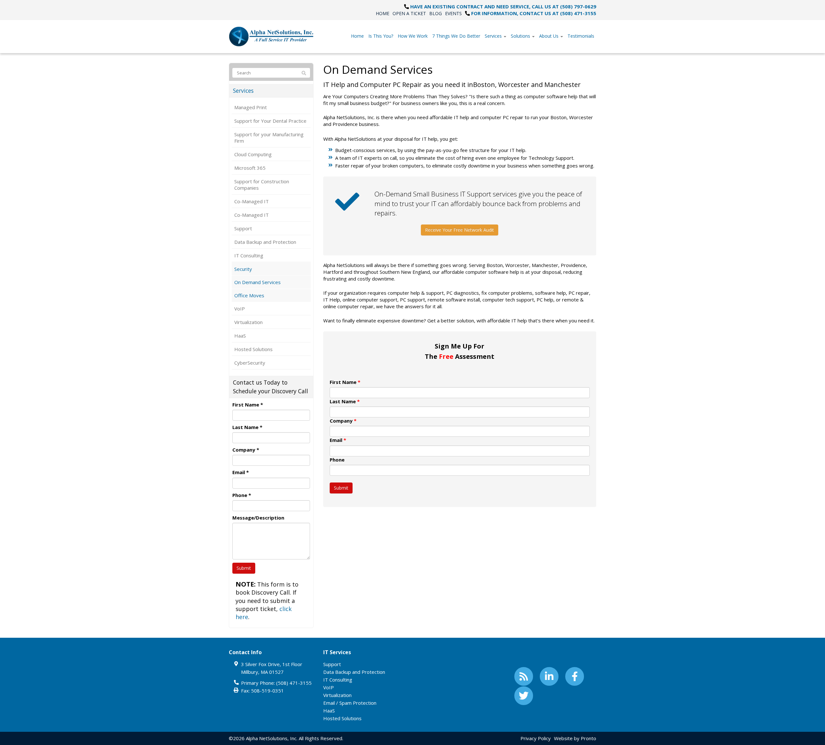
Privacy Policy (535, 738)
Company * (245, 449)
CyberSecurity (249, 362)
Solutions (521, 36)
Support (243, 228)
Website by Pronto (575, 738)
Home (382, 13)
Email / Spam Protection (349, 703)
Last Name (345, 401)
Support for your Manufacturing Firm (269, 137)
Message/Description (258, 517)
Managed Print (250, 107)
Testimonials (581, 36)
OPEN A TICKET (409, 13)
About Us (549, 36)
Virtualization (248, 322)
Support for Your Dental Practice (270, 121)
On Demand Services (257, 282)
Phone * (241, 495)
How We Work (413, 36)
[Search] (304, 73)
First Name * (247, 404)
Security (243, 269)
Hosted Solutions (253, 349)
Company (343, 420)
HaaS (240, 335)
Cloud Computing (253, 154)
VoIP (239, 308)
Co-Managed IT (251, 201)
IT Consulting (248, 255)
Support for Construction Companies (261, 184)
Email (338, 440)
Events (453, 13)
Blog (435, 13)
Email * (240, 472)
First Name (345, 382)
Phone (337, 459)
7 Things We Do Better (456, 36)
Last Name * (247, 427)
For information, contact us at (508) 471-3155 (533, 13)
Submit (341, 488)
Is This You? (380, 36)
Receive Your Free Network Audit (459, 230)
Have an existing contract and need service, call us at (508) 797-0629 (503, 6)
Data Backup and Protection (265, 242)
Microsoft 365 (250, 168)
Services (494, 36)
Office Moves (249, 295)
